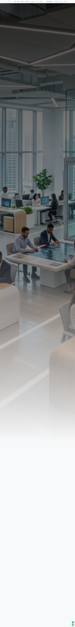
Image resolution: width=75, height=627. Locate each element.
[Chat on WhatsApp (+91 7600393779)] (73, 625)
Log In (62, 1)
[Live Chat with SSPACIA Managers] (73, 622)
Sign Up (65, 1)
